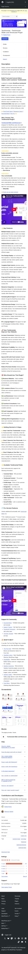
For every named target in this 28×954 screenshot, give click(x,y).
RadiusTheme (6, 35)
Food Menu (7, 683)
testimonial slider (22, 847)
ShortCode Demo (8, 111)
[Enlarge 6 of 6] (24, 717)
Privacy (3, 903)
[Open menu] (25, 2)
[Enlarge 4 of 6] (24, 705)
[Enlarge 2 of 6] (24, 694)
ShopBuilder (7, 659)
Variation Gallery (8, 674)
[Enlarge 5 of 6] (11, 717)
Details (5, 44)
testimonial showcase (21, 844)
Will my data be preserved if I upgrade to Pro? (8, 780)
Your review (4, 876)
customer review (16, 839)
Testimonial (23, 842)
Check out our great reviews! (10, 192)
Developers (4, 913)
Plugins (16, 901)
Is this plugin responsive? (8, 771)
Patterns (17, 903)
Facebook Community (9, 629)
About (3, 896)
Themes (17, 898)
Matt (3, 923)
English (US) (24, 835)
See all (25, 876)
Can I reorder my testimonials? (9, 775)
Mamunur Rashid (8, 811)
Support (5, 59)
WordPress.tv (5, 916)
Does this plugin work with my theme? (11, 752)
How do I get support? (7, 785)
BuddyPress (5, 928)
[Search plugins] (16, 16)
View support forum (6, 887)
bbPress (4, 926)
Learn (2, 908)
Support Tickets (8, 627)
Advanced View (5, 852)
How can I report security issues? (10, 790)
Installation (6, 51)
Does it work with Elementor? (9, 762)
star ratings (23, 839)
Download (4, 38)
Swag (17, 916)
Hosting (3, 901)
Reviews (5, 48)
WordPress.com (6, 920)
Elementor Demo (18, 111)
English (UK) (8, 935)
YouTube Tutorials (8, 633)
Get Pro (13, 113)
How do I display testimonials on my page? (8, 747)
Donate (17, 913)
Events (16, 911)
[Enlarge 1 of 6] (11, 694)
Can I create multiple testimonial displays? (6, 756)
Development (6, 55)
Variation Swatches (9, 666)
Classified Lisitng (8, 655)
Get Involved (18, 908)
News (2, 898)
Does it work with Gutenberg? (9, 766)
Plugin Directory (5, 6)
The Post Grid (7, 648)
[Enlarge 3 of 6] (11, 705)
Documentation (5, 113)
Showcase (17, 896)
